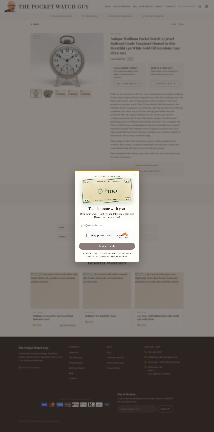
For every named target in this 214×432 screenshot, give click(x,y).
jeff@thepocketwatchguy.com (113, 256)
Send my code (107, 246)
